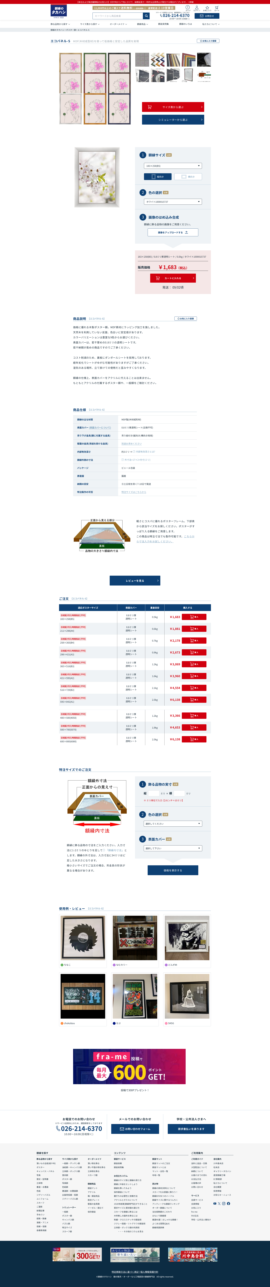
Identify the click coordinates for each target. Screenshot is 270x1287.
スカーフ (40, 1202)
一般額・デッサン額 (71, 1163)
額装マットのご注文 (161, 1163)
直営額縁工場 (219, 1175)
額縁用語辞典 (158, 1227)
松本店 (216, 1167)
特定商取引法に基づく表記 (125, 1271)
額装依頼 (118, 1163)
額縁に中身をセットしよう (126, 1184)
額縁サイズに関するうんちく (165, 1199)
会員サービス (197, 1199)
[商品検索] (146, 16)
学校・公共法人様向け (201, 1219)
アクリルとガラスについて (125, 1199)
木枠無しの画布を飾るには (126, 1215)
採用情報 (217, 1190)
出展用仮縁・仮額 (70, 1194)
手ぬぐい (40, 1214)
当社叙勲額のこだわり (162, 1211)
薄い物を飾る (94, 1163)
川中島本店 (218, 1163)
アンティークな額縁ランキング (166, 1203)
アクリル (91, 1192)
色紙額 (65, 1187)
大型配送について (199, 1167)
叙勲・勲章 (41, 1218)
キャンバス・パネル (45, 1171)
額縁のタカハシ (57, 29)
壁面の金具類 (94, 1203)
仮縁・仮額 (41, 1226)
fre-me (194, 1211)
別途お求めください (132, 443)
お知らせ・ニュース (222, 1194)
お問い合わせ (197, 1187)
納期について (197, 1171)
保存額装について (122, 1192)
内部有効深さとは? (145, 451)
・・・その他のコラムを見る (128, 1231)
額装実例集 (119, 1167)
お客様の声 (196, 1183)
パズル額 (66, 1223)
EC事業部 (217, 1179)
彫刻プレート (94, 1199)
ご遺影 (39, 1206)
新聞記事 (40, 1210)
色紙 (38, 1190)
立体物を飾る (94, 1171)
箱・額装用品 (94, 1196)
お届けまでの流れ (199, 1175)
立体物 (39, 1183)
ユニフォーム (42, 1198)
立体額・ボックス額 (71, 1171)
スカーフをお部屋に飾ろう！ (165, 1192)
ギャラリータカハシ (222, 1171)
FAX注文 (195, 1215)
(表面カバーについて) (100, 427)
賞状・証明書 (42, 1179)
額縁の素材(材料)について (163, 1188)
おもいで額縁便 (159, 1215)
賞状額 (65, 1175)
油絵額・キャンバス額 (72, 1167)
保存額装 (92, 1211)
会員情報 (195, 1203)
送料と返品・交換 (199, 1163)
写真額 (65, 1183)
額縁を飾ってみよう (122, 1188)
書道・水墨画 (42, 1187)
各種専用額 (41, 1230)
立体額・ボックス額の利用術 (127, 1227)
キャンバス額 (68, 1219)
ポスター (40, 1167)
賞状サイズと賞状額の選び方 (127, 1207)
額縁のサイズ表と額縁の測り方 (127, 1180)
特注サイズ (67, 1227)
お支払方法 (196, 1179)
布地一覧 (156, 1175)
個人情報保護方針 (149, 1271)
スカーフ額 (67, 1231)
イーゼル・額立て (96, 1207)
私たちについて (220, 1183)
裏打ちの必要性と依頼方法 (126, 1196)
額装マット (93, 1188)
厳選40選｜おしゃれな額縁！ (165, 1219)
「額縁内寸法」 (115, 850)
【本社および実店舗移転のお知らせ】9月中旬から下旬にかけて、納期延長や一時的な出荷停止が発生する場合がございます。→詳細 (135, 2)
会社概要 (217, 1187)
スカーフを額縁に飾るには (125, 1211)
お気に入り (196, 1207)
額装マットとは (159, 1167)
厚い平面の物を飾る (96, 1167)
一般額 (65, 1211)
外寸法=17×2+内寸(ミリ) (137, 459)
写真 (38, 1175)
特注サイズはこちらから (134, 492)
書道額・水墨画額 (70, 1190)
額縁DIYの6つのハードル (163, 1196)
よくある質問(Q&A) (161, 1223)
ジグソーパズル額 (70, 1198)
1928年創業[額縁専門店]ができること (130, 1203)
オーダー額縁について (162, 1207)
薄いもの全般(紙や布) (46, 1163)
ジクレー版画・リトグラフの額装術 (129, 1223)
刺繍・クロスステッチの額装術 (127, 1219)
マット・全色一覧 (160, 1171)
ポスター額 (71, 29)
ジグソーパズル (43, 1194)
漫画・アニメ (42, 1222)
